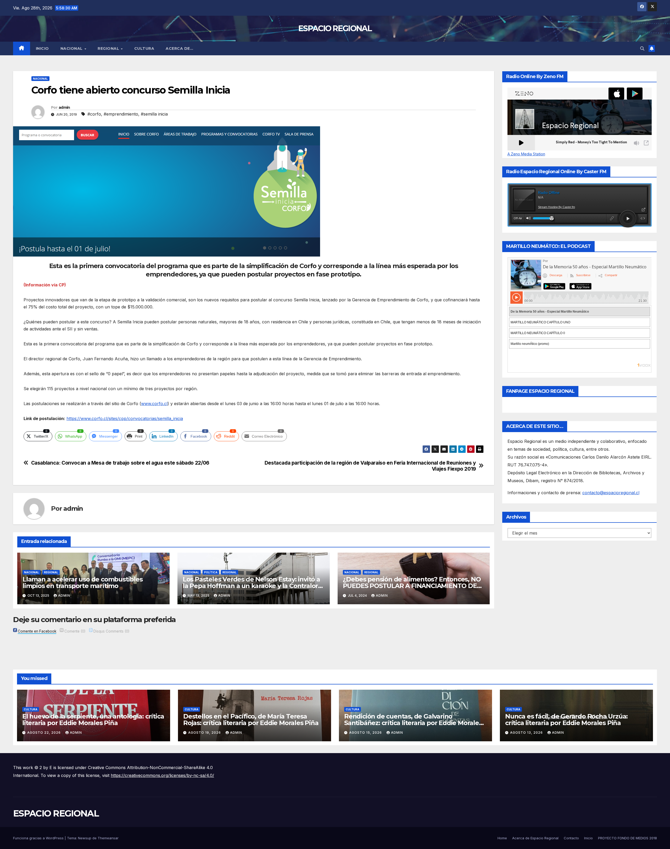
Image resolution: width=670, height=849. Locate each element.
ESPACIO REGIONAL (335, 28)
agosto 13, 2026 (527, 732)
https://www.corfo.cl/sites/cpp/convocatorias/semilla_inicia (124, 418)
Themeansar (108, 838)
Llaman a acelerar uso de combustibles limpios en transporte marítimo (83, 582)
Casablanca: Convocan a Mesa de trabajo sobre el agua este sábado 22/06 (120, 463)
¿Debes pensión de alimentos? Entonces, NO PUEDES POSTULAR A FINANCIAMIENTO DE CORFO (412, 585)
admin (64, 107)
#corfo (94, 114)
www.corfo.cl (154, 403)
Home (502, 838)
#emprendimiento (121, 114)
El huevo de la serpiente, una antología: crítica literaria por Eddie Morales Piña (93, 719)
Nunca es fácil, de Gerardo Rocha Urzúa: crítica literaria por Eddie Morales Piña (566, 719)
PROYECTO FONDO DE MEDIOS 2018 (627, 838)
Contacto (571, 838)
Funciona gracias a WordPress (39, 838)
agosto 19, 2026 (205, 732)
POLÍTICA (210, 572)
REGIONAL (109, 48)
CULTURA (144, 48)
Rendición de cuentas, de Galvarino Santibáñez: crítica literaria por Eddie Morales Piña (413, 722)
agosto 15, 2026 (366, 732)
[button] (642, 48)
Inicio (42, 48)
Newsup (84, 838)
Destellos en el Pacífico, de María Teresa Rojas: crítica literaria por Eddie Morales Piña (251, 719)
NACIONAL (72, 48)
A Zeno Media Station (526, 154)
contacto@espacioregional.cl (610, 492)
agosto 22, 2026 (44, 732)
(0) (74, 631)
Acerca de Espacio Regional (535, 838)
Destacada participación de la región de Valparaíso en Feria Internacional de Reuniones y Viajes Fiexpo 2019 (370, 466)
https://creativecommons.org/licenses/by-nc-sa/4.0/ (162, 775)
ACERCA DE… (179, 48)
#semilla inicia (154, 114)
